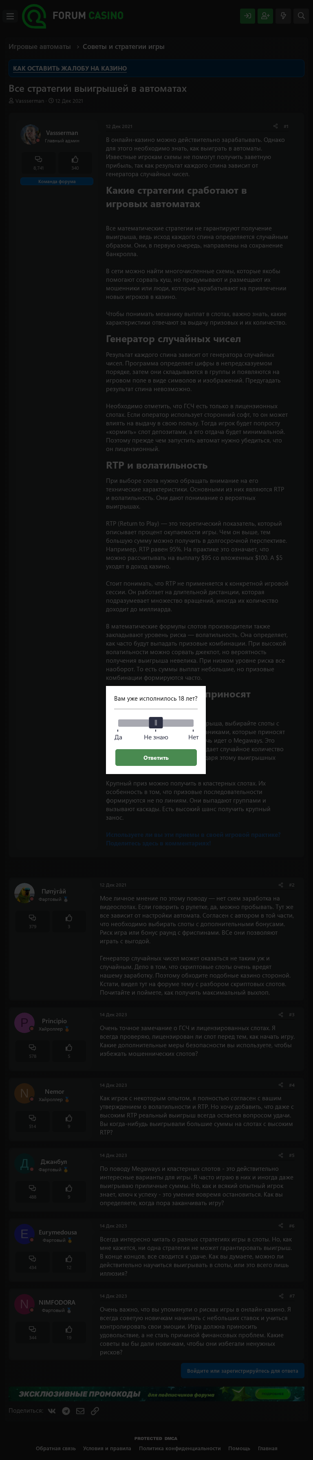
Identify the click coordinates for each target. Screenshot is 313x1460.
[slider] (156, 722)
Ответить (156, 757)
